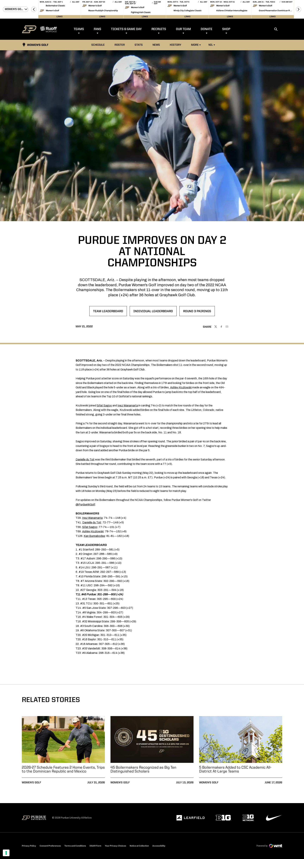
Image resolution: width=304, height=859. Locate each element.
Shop (226, 29)
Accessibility (158, 845)
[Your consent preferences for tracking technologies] (6, 853)
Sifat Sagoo (104, 405)
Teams (79, 29)
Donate (206, 29)
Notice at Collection (139, 846)
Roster (120, 45)
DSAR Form (95, 846)
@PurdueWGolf (85, 504)
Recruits (158, 29)
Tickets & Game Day (126, 29)
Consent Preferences (50, 846)
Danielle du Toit (85, 459)
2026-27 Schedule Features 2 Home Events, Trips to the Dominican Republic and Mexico (63, 769)
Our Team (183, 29)
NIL (210, 45)
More (195, 45)
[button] (33, 9)
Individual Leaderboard (153, 312)
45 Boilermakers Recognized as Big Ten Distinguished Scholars (143, 769)
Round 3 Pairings (199, 312)
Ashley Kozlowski (181, 387)
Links (59, 17)
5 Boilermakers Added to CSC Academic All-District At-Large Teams (235, 769)
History (175, 45)
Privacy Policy (29, 846)
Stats (139, 44)
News (156, 45)
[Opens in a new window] (190, 818)
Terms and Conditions (75, 846)
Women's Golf (31, 782)
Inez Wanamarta (128, 405)
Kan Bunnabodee (94, 535)
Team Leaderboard (110, 312)
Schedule (98, 45)
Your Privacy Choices (115, 846)
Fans (97, 29)
